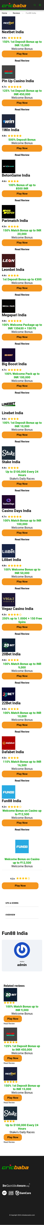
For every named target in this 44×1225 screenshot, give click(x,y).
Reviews (16, 13)
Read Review (22, 60)
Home (4, 13)
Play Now (22, 53)
